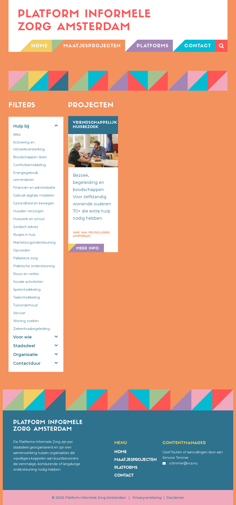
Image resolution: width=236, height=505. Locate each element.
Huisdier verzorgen (28, 211)
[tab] (36, 127)
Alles (17, 134)
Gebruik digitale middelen (33, 195)
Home (120, 452)
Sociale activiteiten (28, 282)
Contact (124, 476)
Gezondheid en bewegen (33, 203)
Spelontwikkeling (27, 289)
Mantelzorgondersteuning (34, 242)
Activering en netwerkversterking (29, 145)
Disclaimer (175, 498)
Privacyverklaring (147, 498)
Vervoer (19, 313)
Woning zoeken (26, 321)
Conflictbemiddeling (29, 165)
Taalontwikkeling (26, 297)
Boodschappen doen (30, 157)
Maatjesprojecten (135, 460)
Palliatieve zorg (25, 258)
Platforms (125, 468)
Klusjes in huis (24, 235)
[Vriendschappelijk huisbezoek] (93, 150)
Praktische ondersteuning (34, 266)
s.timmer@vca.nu (183, 463)
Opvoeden (21, 250)
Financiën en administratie (34, 187)
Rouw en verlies (26, 274)
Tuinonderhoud (25, 305)
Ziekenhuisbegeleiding (31, 329)
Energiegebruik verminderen (25, 176)
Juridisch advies (25, 227)
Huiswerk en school (28, 219)
